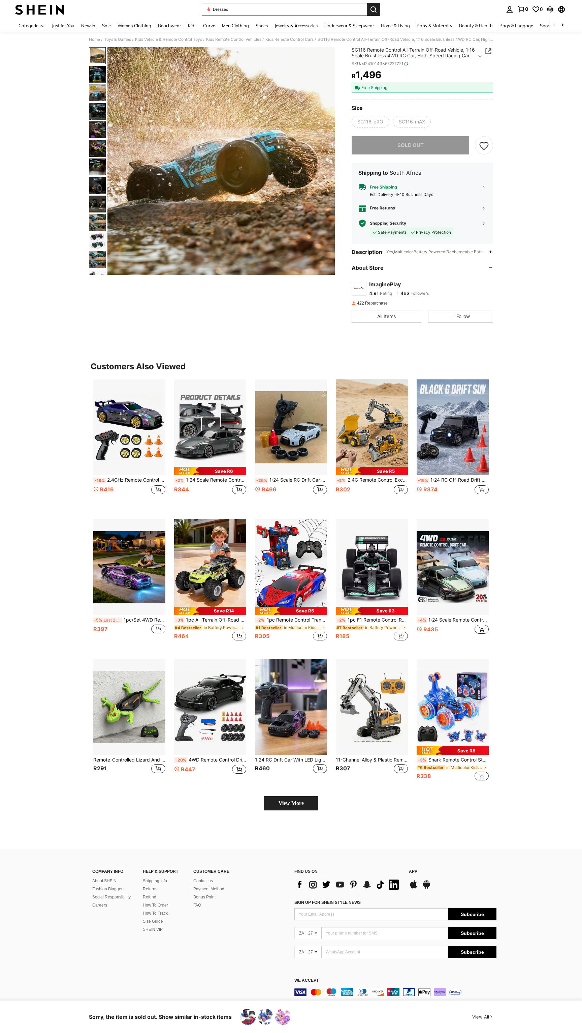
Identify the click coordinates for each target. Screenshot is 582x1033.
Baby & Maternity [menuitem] (434, 25)
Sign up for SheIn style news (327, 902)
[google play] (426, 887)
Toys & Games (117, 39)
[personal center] (510, 9)
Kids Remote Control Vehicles (233, 39)
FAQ (197, 905)
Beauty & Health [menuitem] (476, 25)
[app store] (413, 887)
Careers (99, 905)
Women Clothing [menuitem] (134, 25)
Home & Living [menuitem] (395, 25)
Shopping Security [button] (388, 223)
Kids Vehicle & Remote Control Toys (168, 39)
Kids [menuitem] (192, 25)
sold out (410, 145)
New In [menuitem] (88, 25)
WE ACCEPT (306, 980)
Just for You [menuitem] (63, 25)
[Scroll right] (562, 25)
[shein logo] (39, 9)
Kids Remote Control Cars (289, 39)
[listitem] (129, 444)
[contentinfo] (395, 992)
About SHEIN (104, 881)
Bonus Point (204, 897)
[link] (522, 9)
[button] (550, 9)
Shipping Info (155, 881)
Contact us (203, 881)
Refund (149, 897)
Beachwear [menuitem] (169, 25)
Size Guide (153, 921)
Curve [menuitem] (209, 25)
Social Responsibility (111, 897)
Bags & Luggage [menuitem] (516, 25)
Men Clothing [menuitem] (235, 25)
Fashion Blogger (107, 889)
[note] (210, 471)
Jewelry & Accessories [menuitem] (296, 25)
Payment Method (208, 889)
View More (291, 803)
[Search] (373, 9)
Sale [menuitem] (106, 25)
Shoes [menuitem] (262, 25)
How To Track (155, 913)
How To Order (155, 905)
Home (94, 39)
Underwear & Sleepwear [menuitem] (349, 25)
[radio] (370, 121)
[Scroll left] (554, 25)
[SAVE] (484, 145)
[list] (348, 885)
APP (413, 871)
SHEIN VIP (153, 929)
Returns (150, 889)
